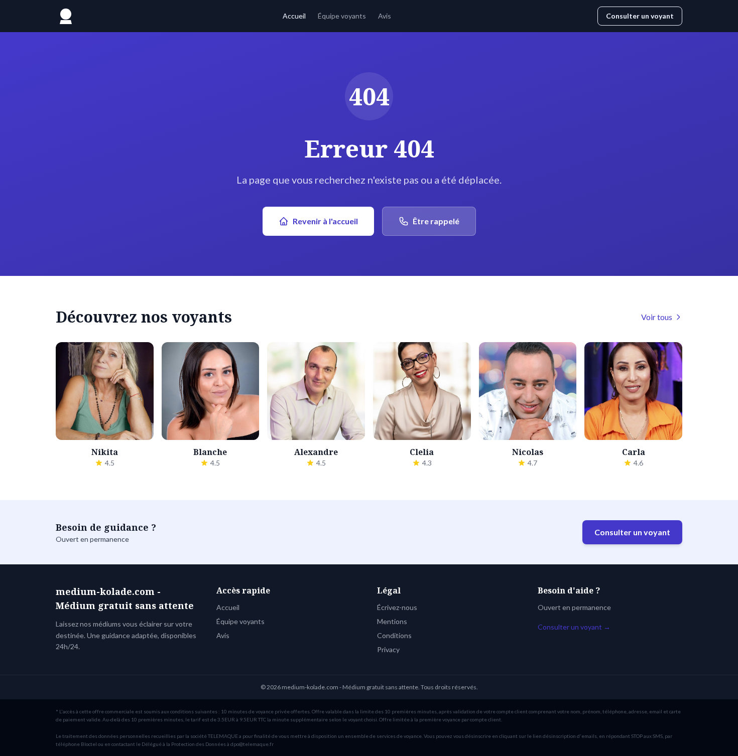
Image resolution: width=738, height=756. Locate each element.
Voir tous (656, 317)
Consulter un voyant (640, 16)
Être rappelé (436, 221)
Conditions (394, 635)
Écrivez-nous (397, 607)
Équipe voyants (342, 16)
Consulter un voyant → (574, 627)
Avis (384, 16)
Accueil (294, 16)
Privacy (388, 649)
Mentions (392, 621)
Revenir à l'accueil (325, 221)
